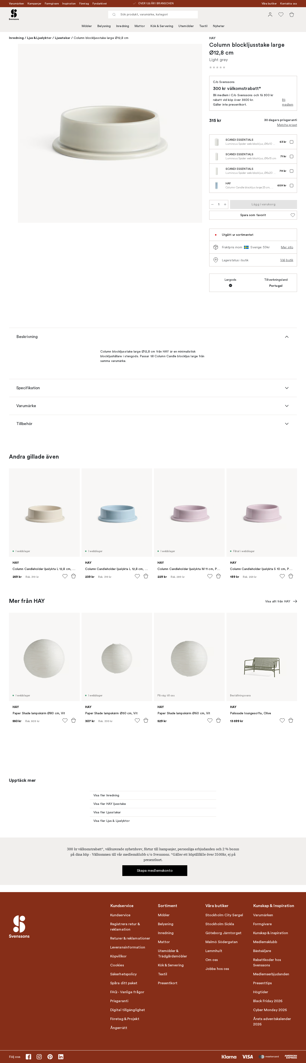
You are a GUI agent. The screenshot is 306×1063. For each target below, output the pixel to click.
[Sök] (114, 14)
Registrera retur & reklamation (125, 926)
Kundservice (120, 915)
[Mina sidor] (270, 14)
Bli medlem (287, 102)
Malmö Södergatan (221, 942)
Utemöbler (186, 26)
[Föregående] (27, 134)
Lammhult (213, 951)
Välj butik (286, 260)
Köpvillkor (118, 956)
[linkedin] (60, 1056)
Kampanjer (34, 3)
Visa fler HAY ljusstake (109, 804)
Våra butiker (269, 3)
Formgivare (52, 3)
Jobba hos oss (217, 969)
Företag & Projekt (124, 1019)
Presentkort (168, 983)
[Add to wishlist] (65, 576)
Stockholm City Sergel (224, 915)
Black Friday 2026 (268, 1001)
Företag (84, 3)
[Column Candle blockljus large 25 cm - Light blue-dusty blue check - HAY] (216, 185)
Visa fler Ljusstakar (107, 812)
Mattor (139, 26)
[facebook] (28, 1056)
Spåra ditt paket (124, 983)
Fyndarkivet (100, 3)
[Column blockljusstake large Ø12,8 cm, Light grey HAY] (110, 133)
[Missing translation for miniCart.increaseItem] (225, 204)
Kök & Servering (161, 26)
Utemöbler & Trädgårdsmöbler (172, 953)
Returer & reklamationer (130, 938)
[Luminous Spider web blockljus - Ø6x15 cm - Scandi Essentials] (216, 156)
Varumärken (16, 3)
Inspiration (69, 3)
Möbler (87, 26)
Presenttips (262, 983)
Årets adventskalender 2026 (272, 1021)
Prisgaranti (119, 1001)
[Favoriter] (281, 14)
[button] (217, 67)
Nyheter (219, 26)
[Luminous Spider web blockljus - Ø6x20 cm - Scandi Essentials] (216, 171)
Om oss (211, 960)
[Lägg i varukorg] (73, 576)
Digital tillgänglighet (127, 1010)
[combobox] (153, 14)
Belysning (104, 26)
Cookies (117, 965)
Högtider (260, 992)
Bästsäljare (262, 951)
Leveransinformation (127, 947)
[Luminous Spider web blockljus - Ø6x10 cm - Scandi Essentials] (216, 142)
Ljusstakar (62, 38)
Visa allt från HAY (277, 601)
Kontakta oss (288, 3)
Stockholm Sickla (219, 924)
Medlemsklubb (265, 942)
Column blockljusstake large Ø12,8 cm (101, 38)
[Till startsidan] (14, 14)
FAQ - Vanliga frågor (127, 992)
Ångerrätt (118, 1028)
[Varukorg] (291, 14)
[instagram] (39, 1056)
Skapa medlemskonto (155, 871)
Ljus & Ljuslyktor (39, 38)
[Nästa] (192, 134)
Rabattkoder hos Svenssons (267, 962)
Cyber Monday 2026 (270, 1010)
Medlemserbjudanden (271, 974)
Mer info (287, 247)
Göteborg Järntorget (223, 933)
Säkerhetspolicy (123, 974)
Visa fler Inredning (106, 795)
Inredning (122, 26)
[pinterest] (50, 1056)
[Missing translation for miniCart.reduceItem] (212, 204)
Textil (203, 26)
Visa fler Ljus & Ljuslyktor (111, 821)
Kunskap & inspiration (270, 933)
